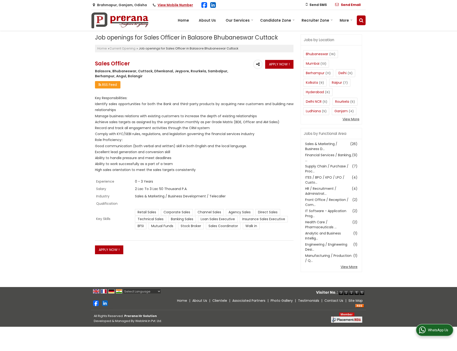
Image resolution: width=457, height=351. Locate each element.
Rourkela (342, 101)
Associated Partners (248, 300)
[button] (175, 5)
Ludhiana (313, 111)
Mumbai (312, 63)
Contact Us (333, 300)
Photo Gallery (282, 300)
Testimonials (308, 300)
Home (183, 20)
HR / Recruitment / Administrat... (320, 191)
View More (351, 119)
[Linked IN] (213, 5)
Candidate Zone (275, 20)
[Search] (361, 20)
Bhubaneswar (317, 54)
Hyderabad (315, 92)
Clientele (219, 300)
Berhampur (315, 73)
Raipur (337, 82)
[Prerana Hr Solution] (120, 20)
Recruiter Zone (315, 20)
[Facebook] (204, 5)
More (344, 20)
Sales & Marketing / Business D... (321, 146)
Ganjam (341, 111)
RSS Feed (109, 84)
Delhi (342, 73)
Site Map (355, 300)
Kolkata (312, 82)
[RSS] (359, 305)
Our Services (238, 20)
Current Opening (122, 48)
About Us (207, 20)
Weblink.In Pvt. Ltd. (148, 321)
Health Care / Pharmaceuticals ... (321, 224)
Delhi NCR (314, 101)
